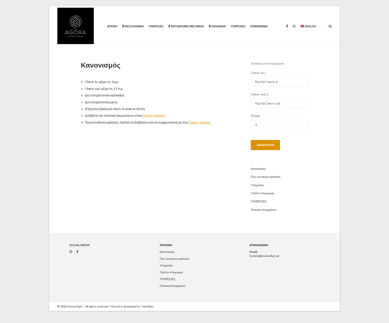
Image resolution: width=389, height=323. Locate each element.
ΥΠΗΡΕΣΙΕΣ (259, 201)
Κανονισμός (258, 168)
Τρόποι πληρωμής (262, 193)
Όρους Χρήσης (154, 115)
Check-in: (258, 73)
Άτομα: (256, 116)
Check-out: (259, 94)
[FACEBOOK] (287, 26)
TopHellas (147, 306)
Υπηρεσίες (257, 185)
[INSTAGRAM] (294, 26)
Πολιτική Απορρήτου (264, 209)
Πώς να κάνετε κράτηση (265, 176)
